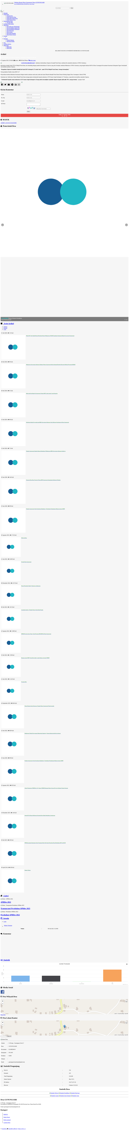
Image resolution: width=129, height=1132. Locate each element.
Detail (8, 1036)
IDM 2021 (9, 46)
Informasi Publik (10, 41)
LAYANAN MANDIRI (10, 122)
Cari (72, 8)
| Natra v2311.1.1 (22, 1128)
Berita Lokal (33, 60)
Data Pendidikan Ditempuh (13, 29)
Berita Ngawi (7, 1117)
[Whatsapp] (19, 84)
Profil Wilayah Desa (11, 17)
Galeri (6, 896)
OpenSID (126, 1013)
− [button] (2, 1003)
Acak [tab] (5, 329)
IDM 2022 (6, 45)
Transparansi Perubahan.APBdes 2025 (15, 908)
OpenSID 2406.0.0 (12, 1128)
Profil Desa (6, 14)
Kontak (5, 36)
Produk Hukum (10, 40)
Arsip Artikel (8, 324)
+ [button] (2, 1001)
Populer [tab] (5, 328)
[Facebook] (2, 84)
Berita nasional (7, 1120)
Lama (5, 921)
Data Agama (9, 32)
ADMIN (3, 122)
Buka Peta (3, 1014)
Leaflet (115, 1013)
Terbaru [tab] (5, 326)
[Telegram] (12, 84)
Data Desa (6, 25)
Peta (5, 42)
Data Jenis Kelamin (11, 33)
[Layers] (126, 1001)
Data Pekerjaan (10, 30)
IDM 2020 (9, 48)
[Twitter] (5, 84)
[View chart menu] (127, 964)
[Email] (8, 84)
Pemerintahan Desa (8, 21)
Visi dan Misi (10, 22)
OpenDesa (4, 1128)
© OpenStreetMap (120, 1013)
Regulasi (6, 38)
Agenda (5, 918)
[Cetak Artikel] (15, 84)
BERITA (6, 1114)
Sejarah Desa (10, 15)
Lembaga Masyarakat (9, 24)
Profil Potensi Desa (11, 19)
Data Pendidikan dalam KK (13, 28)
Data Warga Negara (11, 34)
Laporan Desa (7, 1122)
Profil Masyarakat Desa (12, 18)
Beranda (6, 13)
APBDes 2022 (6, 902)
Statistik (6, 960)
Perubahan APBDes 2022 (10, 915)
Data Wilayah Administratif (13, 26)
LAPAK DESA (7, 44)
